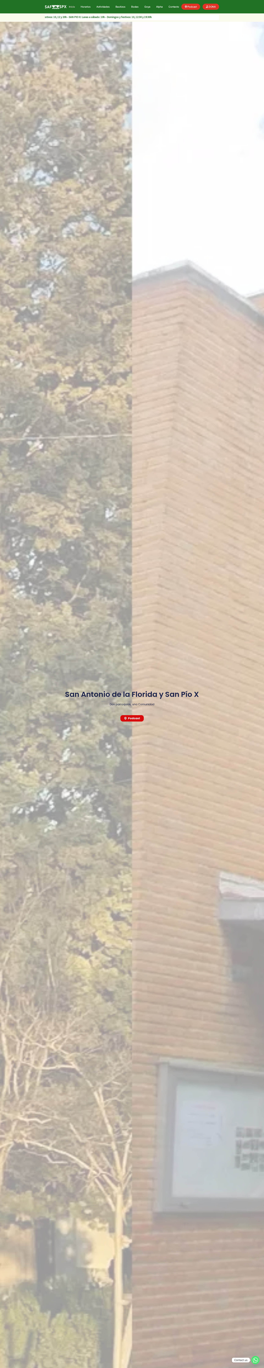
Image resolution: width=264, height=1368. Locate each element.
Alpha (159, 6)
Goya (147, 6)
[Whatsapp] (255, 1360)
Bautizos (120, 6)
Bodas (135, 6)
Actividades (103, 6)
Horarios (85, 6)
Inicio (72, 6)
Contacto (174, 6)
